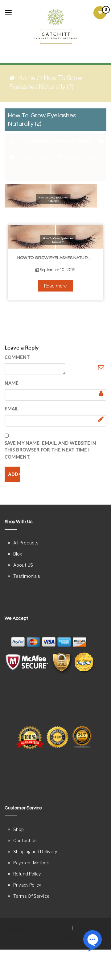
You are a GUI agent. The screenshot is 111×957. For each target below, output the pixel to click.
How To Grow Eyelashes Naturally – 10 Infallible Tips (57, 258)
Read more (55, 285)
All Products (26, 542)
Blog (17, 553)
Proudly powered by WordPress (38, 927)
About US (23, 565)
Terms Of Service (31, 896)
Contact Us (25, 840)
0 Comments (33, 157)
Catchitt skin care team (59, 141)
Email (12, 409)
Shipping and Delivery (35, 851)
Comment (17, 357)
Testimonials (26, 576)
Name (11, 383)
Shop (18, 829)
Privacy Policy (27, 885)
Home (26, 78)
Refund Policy (27, 873)
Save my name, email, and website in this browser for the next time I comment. (51, 450)
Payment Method (31, 862)
